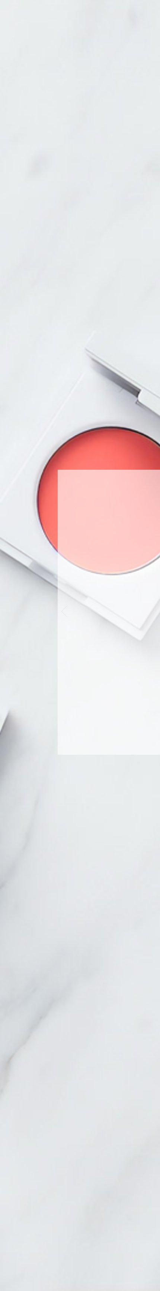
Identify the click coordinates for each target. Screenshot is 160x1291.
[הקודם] (64, 611)
